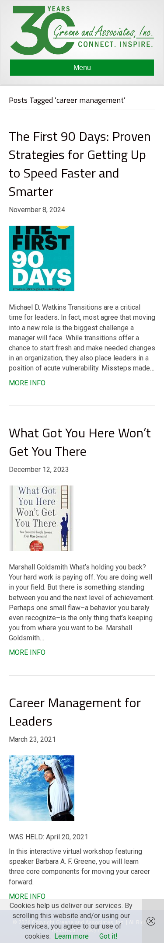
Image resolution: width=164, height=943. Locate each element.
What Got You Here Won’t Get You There (80, 442)
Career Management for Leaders (75, 711)
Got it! (108, 936)
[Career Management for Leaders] (41, 787)
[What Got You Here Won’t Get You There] (41, 517)
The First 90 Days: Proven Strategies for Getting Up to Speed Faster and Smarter (80, 163)
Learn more (71, 936)
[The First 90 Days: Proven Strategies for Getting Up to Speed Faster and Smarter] (41, 258)
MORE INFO (27, 383)
